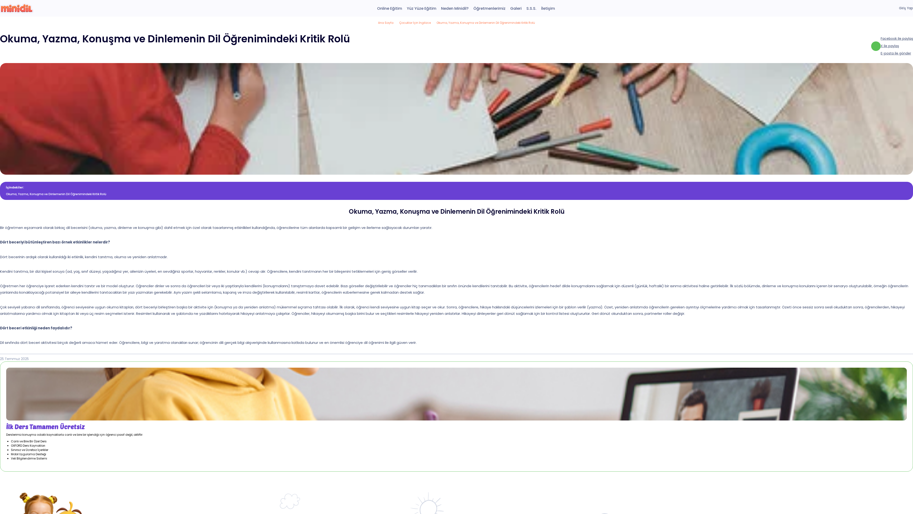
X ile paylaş (890, 46)
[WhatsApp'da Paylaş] (876, 46)
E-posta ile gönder (896, 53)
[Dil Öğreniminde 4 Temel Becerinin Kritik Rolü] (16, 8)
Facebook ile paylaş (897, 38)
